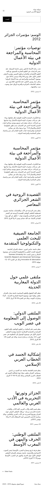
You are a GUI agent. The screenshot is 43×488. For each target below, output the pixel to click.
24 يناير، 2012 (36, 344)
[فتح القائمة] (3, 11)
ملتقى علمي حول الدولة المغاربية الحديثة (25, 281)
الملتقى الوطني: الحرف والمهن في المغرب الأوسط (25, 439)
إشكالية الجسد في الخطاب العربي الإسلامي (24, 359)
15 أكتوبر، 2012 (36, 138)
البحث (7, 19)
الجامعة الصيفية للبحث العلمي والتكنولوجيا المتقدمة (22, 238)
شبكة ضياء (37, 10)
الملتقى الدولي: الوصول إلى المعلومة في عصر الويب (22, 317)
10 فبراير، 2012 (36, 223)
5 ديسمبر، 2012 (36, 91)
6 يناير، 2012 (37, 383)
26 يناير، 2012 (36, 303)
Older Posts (7, 471)
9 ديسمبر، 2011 (36, 463)
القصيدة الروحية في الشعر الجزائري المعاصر (23, 199)
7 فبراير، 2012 (36, 267)
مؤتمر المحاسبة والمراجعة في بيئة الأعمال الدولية (25, 106)
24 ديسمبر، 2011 (35, 424)
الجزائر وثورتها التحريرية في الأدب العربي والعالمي (24, 397)
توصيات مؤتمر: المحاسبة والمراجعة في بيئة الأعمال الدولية (23, 55)
